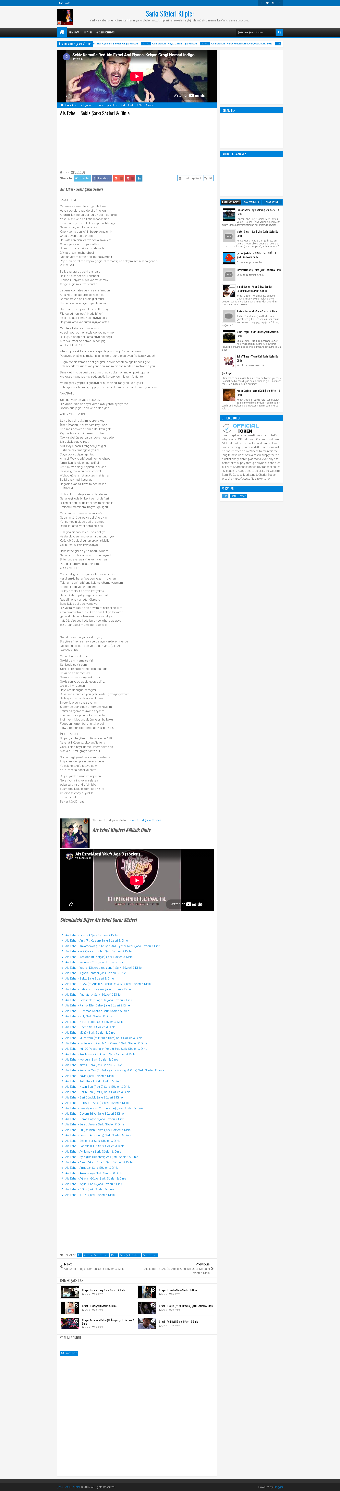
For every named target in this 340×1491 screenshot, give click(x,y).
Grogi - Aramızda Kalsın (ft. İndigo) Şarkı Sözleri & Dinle (108, 1321)
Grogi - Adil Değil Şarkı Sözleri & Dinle (178, 1321)
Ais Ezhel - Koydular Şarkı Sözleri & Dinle (91, 1059)
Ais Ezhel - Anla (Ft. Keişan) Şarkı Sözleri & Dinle (96, 940)
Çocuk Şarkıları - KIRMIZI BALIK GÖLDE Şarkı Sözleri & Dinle (256, 255)
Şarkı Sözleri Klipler (170, 13)
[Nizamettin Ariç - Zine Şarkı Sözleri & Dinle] (229, 274)
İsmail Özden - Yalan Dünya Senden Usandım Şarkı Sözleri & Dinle (254, 288)
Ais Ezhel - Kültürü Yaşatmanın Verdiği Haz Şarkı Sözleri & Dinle (106, 1049)
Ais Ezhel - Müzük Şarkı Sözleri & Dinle (90, 1032)
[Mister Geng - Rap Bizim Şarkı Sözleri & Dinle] (229, 236)
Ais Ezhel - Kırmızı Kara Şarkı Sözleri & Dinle (93, 1065)
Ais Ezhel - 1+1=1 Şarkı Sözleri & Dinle (90, 1195)
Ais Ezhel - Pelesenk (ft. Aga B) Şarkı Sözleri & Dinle (99, 1000)
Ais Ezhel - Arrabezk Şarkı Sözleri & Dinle (91, 1167)
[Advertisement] (136, 142)
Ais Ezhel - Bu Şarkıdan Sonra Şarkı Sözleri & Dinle (98, 1130)
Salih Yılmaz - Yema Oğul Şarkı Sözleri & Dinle (257, 358)
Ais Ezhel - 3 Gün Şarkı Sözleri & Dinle (89, 1189)
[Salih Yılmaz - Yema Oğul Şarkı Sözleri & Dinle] (229, 361)
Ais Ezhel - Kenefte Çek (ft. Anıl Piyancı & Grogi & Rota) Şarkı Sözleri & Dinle (114, 1070)
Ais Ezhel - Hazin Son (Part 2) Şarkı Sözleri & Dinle (97, 1086)
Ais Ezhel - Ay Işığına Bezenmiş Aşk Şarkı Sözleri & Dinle (101, 1157)
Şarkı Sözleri (149, 1255)
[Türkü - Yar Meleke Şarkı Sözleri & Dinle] (229, 316)
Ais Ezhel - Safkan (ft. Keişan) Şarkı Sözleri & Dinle (98, 989)
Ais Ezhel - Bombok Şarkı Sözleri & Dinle (91, 935)
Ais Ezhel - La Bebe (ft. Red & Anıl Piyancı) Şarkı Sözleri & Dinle (106, 1043)
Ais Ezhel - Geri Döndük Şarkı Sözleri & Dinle (94, 1097)
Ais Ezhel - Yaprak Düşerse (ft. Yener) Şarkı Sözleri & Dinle (103, 967)
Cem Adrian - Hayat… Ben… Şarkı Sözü (159, 43)
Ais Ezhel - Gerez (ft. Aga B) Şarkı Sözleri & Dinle (97, 1103)
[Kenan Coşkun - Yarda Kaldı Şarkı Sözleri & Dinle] (229, 395)
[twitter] (267, 3)
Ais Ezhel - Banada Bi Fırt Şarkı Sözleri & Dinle (95, 1146)
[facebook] (280, 3)
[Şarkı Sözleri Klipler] (62, 32)
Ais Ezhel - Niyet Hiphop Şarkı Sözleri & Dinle (94, 1022)
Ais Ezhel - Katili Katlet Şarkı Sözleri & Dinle (93, 1081)
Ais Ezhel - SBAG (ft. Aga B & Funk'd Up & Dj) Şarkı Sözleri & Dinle (108, 984)
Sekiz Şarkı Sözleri (129, 1255)
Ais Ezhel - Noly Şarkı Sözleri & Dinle (88, 1016)
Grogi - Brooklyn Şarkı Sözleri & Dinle (178, 1290)
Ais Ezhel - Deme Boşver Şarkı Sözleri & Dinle (95, 1119)
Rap (113, 1255)
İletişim (88, 32)
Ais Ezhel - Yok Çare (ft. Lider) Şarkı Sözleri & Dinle (98, 951)
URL (210, 178)
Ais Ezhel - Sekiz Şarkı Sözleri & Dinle (89, 978)
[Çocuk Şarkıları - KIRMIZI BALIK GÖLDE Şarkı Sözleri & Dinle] (229, 258)
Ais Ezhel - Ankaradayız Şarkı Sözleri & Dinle (93, 1173)
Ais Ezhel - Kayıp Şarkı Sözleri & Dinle (89, 1076)
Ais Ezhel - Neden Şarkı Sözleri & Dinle (90, 1027)
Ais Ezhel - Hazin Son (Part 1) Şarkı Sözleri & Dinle (97, 1092)
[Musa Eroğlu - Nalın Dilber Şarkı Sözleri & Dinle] (229, 336)
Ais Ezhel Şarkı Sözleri (146, 820)
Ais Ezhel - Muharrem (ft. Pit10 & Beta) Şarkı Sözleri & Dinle (103, 1038)
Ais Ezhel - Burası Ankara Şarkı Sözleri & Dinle (94, 1124)
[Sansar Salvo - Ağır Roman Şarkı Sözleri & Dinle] (229, 214)
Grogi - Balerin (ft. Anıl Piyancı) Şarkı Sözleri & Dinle (186, 1306)
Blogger (278, 1487)
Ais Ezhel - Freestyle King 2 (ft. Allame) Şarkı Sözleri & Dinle (104, 1108)
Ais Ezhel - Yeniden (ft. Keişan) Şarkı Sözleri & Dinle (99, 957)
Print (198, 178)
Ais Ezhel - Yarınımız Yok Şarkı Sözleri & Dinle (94, 962)
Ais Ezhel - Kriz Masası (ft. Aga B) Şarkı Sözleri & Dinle (100, 1054)
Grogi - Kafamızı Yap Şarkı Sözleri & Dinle (103, 1290)
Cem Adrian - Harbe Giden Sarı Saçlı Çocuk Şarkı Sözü (226, 43)
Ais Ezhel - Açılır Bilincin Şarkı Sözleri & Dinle (94, 1184)
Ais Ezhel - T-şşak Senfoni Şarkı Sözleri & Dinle (95, 973)
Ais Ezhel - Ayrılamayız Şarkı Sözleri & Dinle (93, 1151)
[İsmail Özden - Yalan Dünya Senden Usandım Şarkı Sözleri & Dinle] (229, 291)
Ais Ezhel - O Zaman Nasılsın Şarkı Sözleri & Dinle (97, 1011)
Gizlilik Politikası (105, 32)
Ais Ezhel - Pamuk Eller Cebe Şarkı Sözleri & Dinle (97, 1005)
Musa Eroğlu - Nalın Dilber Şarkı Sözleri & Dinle (258, 334)
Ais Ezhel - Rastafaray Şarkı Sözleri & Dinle (93, 994)
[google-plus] (274, 3)
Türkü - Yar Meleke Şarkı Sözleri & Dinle (257, 311)
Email (185, 178)
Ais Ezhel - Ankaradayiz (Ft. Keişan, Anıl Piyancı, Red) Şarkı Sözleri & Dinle (113, 946)
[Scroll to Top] (334, 1485)
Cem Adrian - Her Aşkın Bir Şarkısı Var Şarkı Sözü (95, 43)
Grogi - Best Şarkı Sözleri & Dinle (99, 1306)
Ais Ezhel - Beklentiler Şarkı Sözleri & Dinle (92, 1141)
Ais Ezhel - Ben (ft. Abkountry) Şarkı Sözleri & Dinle (98, 1135)
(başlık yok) (227, 373)
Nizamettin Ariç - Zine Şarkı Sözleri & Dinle (259, 270)
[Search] (279, 32)
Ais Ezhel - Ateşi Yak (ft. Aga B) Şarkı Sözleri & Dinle (99, 1162)
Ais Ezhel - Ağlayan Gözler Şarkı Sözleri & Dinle (95, 1178)
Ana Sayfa (64, 3)
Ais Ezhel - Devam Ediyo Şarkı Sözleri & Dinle (94, 1113)
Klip (225, 496)
